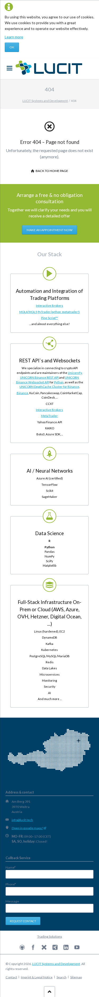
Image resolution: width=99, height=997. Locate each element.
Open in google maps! (27, 828)
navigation (9, 68)
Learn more (14, 37)
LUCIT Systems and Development (56, 964)
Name (13, 867)
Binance (22, 393)
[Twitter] (44, 947)
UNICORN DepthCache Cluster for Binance (49, 386)
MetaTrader (49, 415)
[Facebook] (33, 947)
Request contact (23, 921)
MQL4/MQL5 (28, 312)
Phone (13, 884)
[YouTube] (77, 947)
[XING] (55, 947)
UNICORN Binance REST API (39, 377)
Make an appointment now (49, 230)
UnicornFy (75, 372)
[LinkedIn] (66, 947)
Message (12, 901)
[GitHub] (22, 947)
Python (59, 382)
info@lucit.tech (22, 820)
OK (12, 47)
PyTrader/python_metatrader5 (59, 312)
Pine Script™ (49, 318)
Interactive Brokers (49, 305)
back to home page (51, 171)
